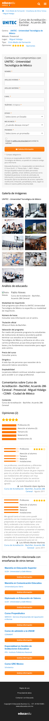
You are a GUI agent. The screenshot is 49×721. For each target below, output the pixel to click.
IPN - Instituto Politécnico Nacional (18, 652)
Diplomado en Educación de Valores (23, 598)
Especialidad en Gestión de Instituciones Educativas (18, 647)
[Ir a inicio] (3, 11)
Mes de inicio (9, 121)
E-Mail (7, 96)
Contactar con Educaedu (24, 698)
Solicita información (26, 149)
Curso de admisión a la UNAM (19, 631)
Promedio (8, 130)
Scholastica (9, 667)
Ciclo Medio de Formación (15, 11)
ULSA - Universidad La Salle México (18, 571)
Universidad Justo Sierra (14, 586)
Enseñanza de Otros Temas (36, 11)
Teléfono (12, 105)
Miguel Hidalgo (8, 13)
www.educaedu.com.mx (24, 706)
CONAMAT (9, 634)
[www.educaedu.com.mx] (24, 713)
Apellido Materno (12, 88)
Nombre (8, 71)
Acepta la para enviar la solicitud (21, 142)
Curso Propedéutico (15, 613)
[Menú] (45, 4)
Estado (7, 113)
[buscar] (39, 4)
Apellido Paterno (11, 80)
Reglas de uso (24, 688)
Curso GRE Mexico (14, 664)
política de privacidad (20, 141)
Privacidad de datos (24, 693)
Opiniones (30, 46)
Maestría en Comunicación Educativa (23, 583)
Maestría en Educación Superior (20, 568)
